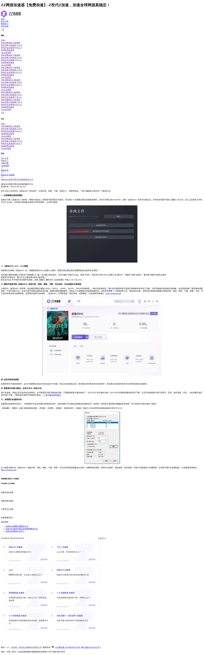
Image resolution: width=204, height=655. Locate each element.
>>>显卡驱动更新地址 (51, 395)
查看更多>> (102, 538)
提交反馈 (4, 26)
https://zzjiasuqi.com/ (113, 293)
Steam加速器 (6, 53)
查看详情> (44, 559)
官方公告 (4, 21)
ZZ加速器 (5, 166)
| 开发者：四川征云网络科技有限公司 (25, 647)
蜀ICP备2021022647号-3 (91, 647)
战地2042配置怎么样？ (15, 531)
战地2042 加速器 (8, 175)
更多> (3, 40)
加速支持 (4, 170)
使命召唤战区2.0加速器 (10, 43)
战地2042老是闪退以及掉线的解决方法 (17, 180)
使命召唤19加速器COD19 (11, 45)
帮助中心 (4, 24)
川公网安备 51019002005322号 (67, 647)
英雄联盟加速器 (7, 50)
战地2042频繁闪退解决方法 (17, 526)
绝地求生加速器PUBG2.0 (11, 48)
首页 (3, 19)
